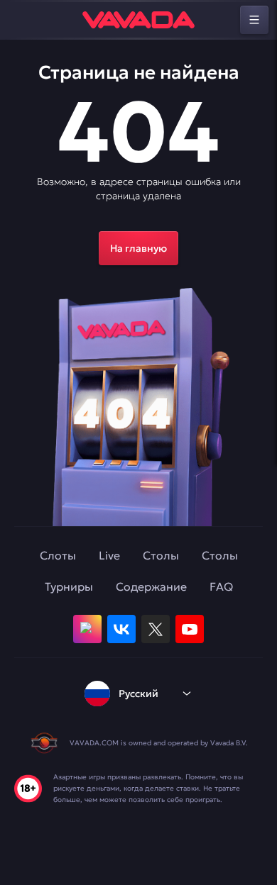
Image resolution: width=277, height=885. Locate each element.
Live (109, 555)
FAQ (221, 586)
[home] (138, 19)
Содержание (151, 586)
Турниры (69, 586)
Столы (161, 555)
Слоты (58, 555)
